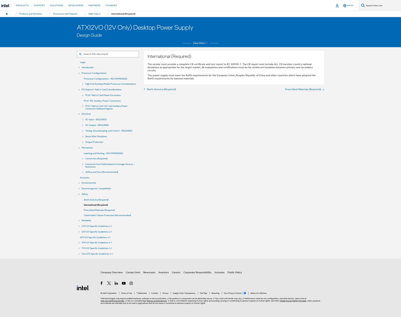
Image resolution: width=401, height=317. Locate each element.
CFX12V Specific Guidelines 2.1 (97, 226)
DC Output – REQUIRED (97, 125)
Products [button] (22, 5)
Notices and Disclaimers (157, 301)
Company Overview (112, 272)
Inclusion (219, 272)
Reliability (86, 220)
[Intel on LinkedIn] (116, 284)
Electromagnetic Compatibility (96, 188)
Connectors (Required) (96, 158)
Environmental (89, 183)
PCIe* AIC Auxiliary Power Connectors (102, 101)
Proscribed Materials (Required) (99, 210)
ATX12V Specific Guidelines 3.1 (95, 237)
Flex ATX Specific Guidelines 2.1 (97, 254)
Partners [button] (95, 5)
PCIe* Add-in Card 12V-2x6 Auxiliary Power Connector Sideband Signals (106, 107)
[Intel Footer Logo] (83, 287)
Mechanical (87, 147)
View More (199, 43)
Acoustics (85, 177)
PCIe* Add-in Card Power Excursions (103, 95)
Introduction (88, 67)
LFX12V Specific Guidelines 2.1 (97, 231)
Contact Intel (133, 272)
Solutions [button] (56, 5)
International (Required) (96, 205)
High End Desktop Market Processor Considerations (110, 84)
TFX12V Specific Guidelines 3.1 (97, 248)
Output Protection (94, 142)
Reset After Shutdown (96, 136)
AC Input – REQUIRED (96, 119)
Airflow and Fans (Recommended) (101, 172)
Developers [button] (75, 5)
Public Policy (235, 272)
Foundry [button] (111, 5)
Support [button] (39, 5)
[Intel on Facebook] (101, 284)
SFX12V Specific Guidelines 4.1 (97, 242)
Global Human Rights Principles (293, 301)
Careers (176, 272)
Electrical (86, 114)
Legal (82, 62)
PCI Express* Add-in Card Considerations (102, 89)
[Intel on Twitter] (109, 284)
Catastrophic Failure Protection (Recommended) (107, 215)
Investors (164, 272)
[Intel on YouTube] (124, 284)
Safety (85, 194)
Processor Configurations (94, 73)
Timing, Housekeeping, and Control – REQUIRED (108, 130)
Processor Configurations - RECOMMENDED (105, 78)
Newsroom (149, 272)
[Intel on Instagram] (131, 284)
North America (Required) (96, 199)
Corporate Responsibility (197, 272)
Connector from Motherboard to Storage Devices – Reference (110, 165)
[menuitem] (7, 14)
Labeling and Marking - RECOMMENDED (103, 153)
